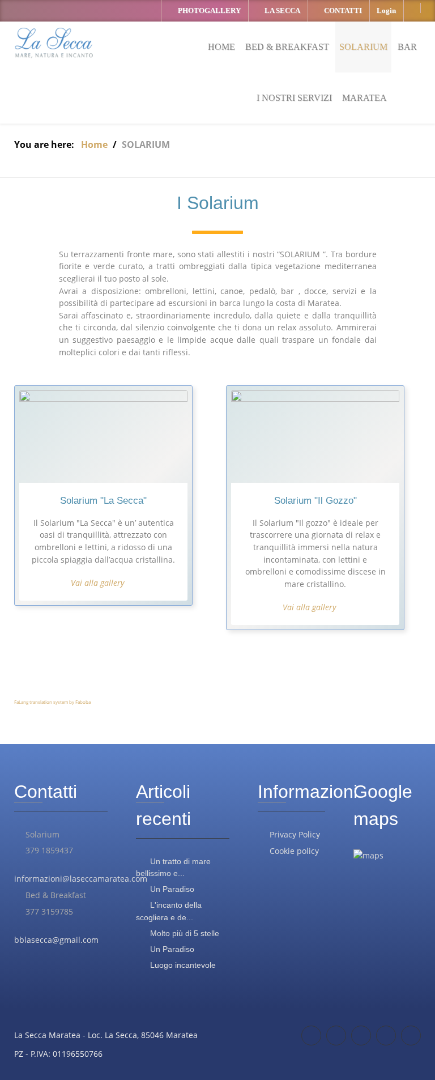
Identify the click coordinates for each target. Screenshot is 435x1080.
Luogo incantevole (182, 965)
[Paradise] (54, 44)
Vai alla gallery (97, 582)
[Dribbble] (411, 1035)
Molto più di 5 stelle (183, 933)
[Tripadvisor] (336, 1035)
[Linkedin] (386, 1035)
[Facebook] (311, 1035)
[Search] (417, 98)
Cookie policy (294, 850)
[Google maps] (361, 1035)
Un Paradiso (171, 889)
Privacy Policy (295, 834)
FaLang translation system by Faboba (52, 702)
